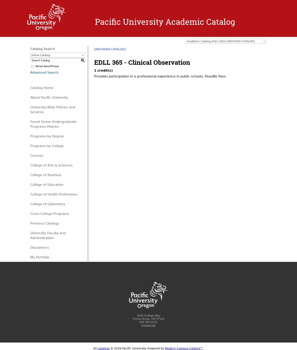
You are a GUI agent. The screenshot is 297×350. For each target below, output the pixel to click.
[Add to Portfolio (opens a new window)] (248, 50)
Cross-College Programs (49, 214)
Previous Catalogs (44, 223)
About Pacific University (49, 97)
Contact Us (148, 325)
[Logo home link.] (46, 29)
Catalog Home (41, 88)
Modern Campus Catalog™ (184, 348)
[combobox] (226, 41)
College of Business (45, 175)
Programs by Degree (47, 136)
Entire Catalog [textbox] (41, 55)
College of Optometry (47, 204)
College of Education (46, 185)
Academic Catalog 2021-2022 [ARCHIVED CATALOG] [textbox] (221, 41)
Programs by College (47, 146)
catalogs (104, 348)
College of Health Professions (53, 194)
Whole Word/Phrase (47, 66)
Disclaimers (39, 248)
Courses (36, 156)
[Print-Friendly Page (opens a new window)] (259, 50)
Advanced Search (44, 72)
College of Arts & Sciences (51, 165)
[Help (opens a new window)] (264, 50)
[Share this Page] (253, 50)
